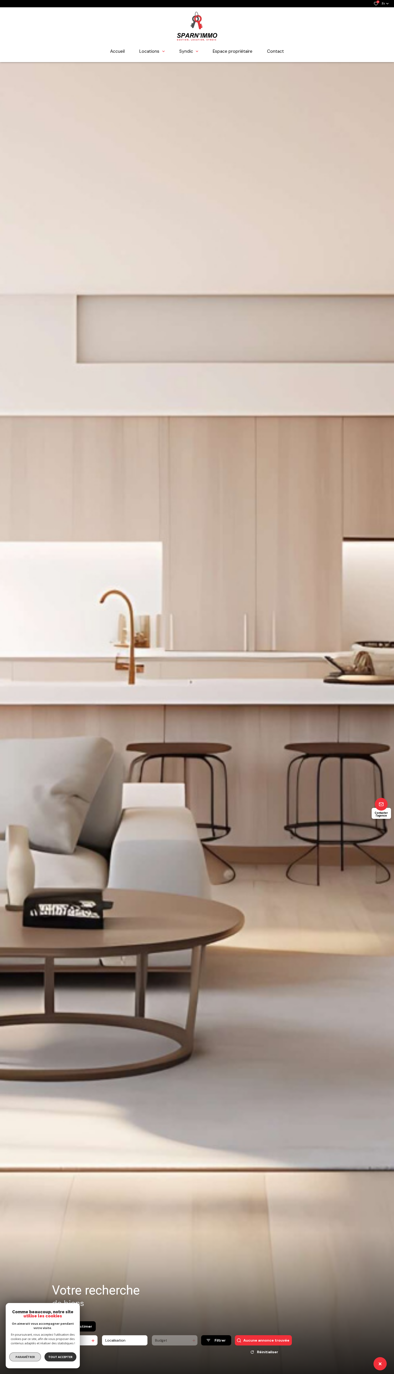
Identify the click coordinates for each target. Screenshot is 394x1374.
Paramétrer (25, 1357)
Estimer (85, 1326)
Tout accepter (60, 1357)
